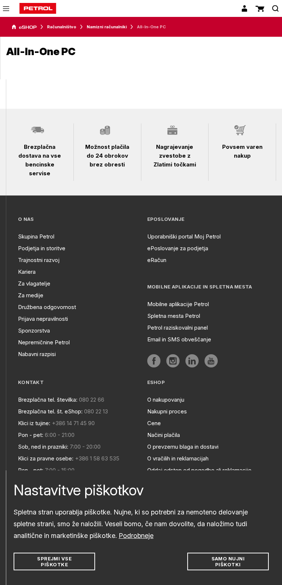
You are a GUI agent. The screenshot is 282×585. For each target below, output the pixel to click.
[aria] (24, 27)
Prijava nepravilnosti (43, 318)
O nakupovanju (165, 399)
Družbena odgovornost (47, 307)
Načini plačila (163, 434)
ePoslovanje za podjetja (177, 248)
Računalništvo (61, 26)
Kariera (27, 271)
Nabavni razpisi (37, 354)
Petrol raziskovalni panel (177, 327)
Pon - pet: (30, 434)
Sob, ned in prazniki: (43, 446)
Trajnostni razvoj (38, 259)
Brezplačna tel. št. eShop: (50, 411)
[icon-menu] (6, 9)
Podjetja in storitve (41, 248)
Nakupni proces (167, 411)
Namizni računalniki (107, 26)
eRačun (156, 259)
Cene (154, 423)
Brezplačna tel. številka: (47, 399)
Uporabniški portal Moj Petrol (184, 236)
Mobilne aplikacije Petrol (178, 304)
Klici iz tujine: (34, 423)
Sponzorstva (34, 330)
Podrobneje (136, 535)
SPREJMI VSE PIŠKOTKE (54, 561)
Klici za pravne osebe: (45, 458)
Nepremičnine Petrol (44, 342)
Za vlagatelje (34, 283)
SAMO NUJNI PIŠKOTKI (228, 561)
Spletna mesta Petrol (173, 315)
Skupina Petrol (36, 236)
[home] (37, 8)
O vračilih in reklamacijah (178, 458)
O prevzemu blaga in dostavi (182, 446)
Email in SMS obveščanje (179, 339)
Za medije (30, 295)
